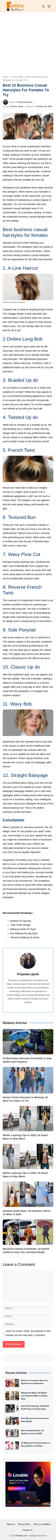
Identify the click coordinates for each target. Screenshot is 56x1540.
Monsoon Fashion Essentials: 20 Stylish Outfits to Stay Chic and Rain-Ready (26, 1250)
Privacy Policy (24, 1524)
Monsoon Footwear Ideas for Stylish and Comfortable (34, 1381)
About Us (11, 1524)
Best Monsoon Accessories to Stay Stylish (35, 1419)
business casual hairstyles (32, 889)
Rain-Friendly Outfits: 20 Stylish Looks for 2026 (32, 1432)
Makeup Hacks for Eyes (23, 929)
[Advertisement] (28, 42)
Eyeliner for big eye (20, 921)
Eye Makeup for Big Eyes (24, 933)
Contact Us (27, 1530)
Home (5, 77)
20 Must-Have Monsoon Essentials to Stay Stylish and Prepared (27, 1060)
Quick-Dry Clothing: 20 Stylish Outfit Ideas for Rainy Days (35, 1407)
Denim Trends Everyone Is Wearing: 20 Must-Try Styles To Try (25, 1099)
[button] (43, 6)
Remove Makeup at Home (24, 937)
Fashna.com (21, 1535)
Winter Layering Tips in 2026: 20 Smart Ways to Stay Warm (25, 1137)
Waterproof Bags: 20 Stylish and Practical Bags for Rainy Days (34, 1396)
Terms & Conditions (42, 1524)
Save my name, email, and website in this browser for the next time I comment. (28, 1333)
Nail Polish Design (20, 925)
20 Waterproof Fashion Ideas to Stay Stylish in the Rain (35, 1444)
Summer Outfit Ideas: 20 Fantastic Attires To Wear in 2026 (27, 1213)
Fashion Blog (17, 77)
